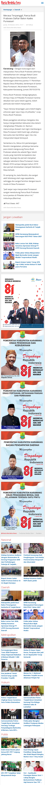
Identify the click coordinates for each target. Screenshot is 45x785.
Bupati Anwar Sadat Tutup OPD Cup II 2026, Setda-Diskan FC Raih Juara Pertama (28, 264)
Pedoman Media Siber (26, 533)
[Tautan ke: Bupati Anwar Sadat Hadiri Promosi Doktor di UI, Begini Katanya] (11, 572)
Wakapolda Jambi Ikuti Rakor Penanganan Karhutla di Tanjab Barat (27, 227)
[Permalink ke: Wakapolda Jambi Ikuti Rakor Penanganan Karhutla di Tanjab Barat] (8, 228)
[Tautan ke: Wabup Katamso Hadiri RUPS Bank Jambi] (34, 572)
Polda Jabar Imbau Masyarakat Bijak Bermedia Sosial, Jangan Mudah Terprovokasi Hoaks (27, 255)
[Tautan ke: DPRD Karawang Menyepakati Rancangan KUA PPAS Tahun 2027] (34, 596)
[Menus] (42, 3)
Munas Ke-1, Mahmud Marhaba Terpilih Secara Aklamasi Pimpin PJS (33, 675)
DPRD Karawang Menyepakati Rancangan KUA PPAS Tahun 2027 (33, 605)
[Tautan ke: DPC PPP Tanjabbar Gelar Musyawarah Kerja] (11, 766)
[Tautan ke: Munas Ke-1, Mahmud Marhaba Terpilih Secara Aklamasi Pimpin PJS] (34, 666)
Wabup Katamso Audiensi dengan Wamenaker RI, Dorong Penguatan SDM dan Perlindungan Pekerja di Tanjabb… (11, 559)
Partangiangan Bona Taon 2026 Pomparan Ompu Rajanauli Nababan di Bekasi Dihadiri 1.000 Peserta (11, 654)
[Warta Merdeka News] (11, 3)
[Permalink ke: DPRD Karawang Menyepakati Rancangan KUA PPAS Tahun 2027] (8, 237)
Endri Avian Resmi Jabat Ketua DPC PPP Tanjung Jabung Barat (10, 752)
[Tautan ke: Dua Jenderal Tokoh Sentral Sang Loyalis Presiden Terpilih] (11, 667)
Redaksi (39, 533)
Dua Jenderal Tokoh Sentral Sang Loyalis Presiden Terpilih (9, 675)
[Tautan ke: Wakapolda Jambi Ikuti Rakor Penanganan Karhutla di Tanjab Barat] (11, 596)
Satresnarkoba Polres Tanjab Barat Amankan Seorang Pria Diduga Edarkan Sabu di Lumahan (33, 702)
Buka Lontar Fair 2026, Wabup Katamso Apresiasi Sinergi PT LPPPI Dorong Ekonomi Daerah (27, 245)
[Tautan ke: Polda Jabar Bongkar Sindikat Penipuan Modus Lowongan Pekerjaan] (34, 714)
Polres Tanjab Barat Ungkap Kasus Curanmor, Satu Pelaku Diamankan (11, 700)
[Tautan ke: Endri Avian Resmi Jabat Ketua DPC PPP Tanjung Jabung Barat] (11, 743)
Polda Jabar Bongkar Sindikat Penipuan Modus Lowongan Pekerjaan (33, 723)
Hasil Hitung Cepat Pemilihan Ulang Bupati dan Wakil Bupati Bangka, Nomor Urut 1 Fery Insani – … (34, 754)
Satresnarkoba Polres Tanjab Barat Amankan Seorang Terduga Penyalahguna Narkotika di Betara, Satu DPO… (11, 725)
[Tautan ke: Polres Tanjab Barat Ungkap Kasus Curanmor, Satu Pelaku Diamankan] (11, 691)
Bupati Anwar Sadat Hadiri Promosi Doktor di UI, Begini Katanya (10, 580)
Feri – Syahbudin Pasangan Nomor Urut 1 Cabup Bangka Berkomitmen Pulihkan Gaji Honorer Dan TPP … (33, 777)
